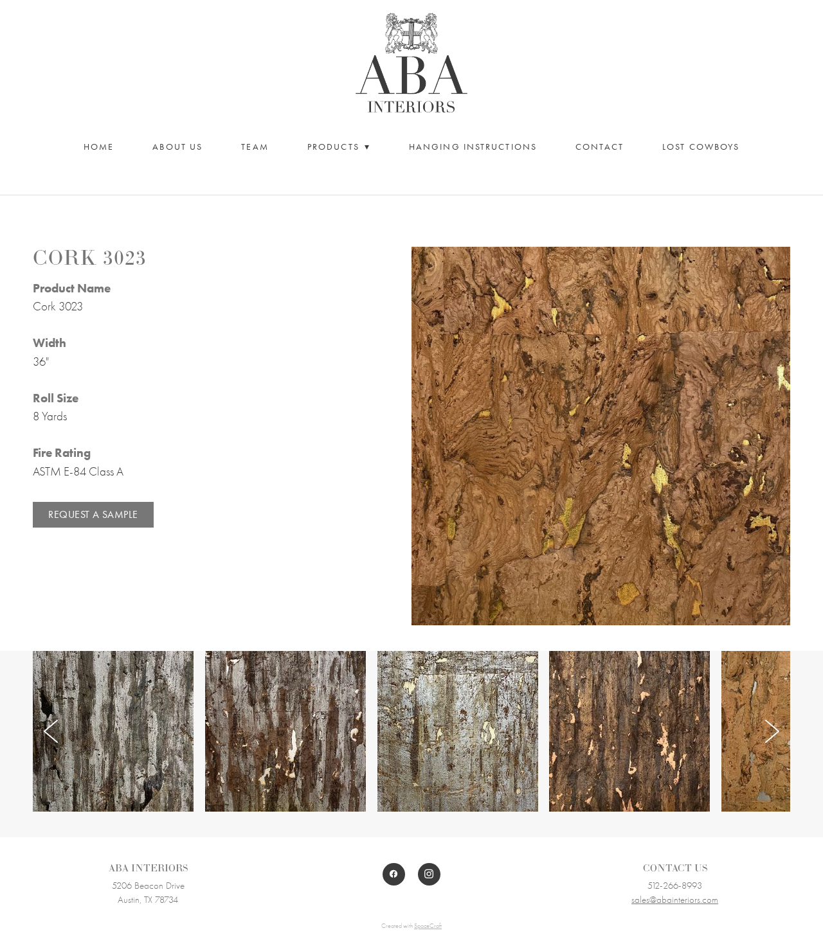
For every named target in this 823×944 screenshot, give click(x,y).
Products (338, 146)
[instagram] (429, 874)
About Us (177, 146)
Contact (599, 146)
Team (254, 146)
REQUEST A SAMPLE (93, 514)
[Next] (772, 731)
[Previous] (51, 731)
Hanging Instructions (473, 146)
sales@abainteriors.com (674, 899)
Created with (411, 926)
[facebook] (394, 874)
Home (99, 146)
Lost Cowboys (700, 146)
